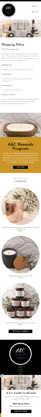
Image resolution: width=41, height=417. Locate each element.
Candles (20, 369)
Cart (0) (36, 12)
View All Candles (20, 331)
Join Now (20, 167)
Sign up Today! (21, 411)
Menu (34, 6)
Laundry (20, 371)
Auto (20, 374)
